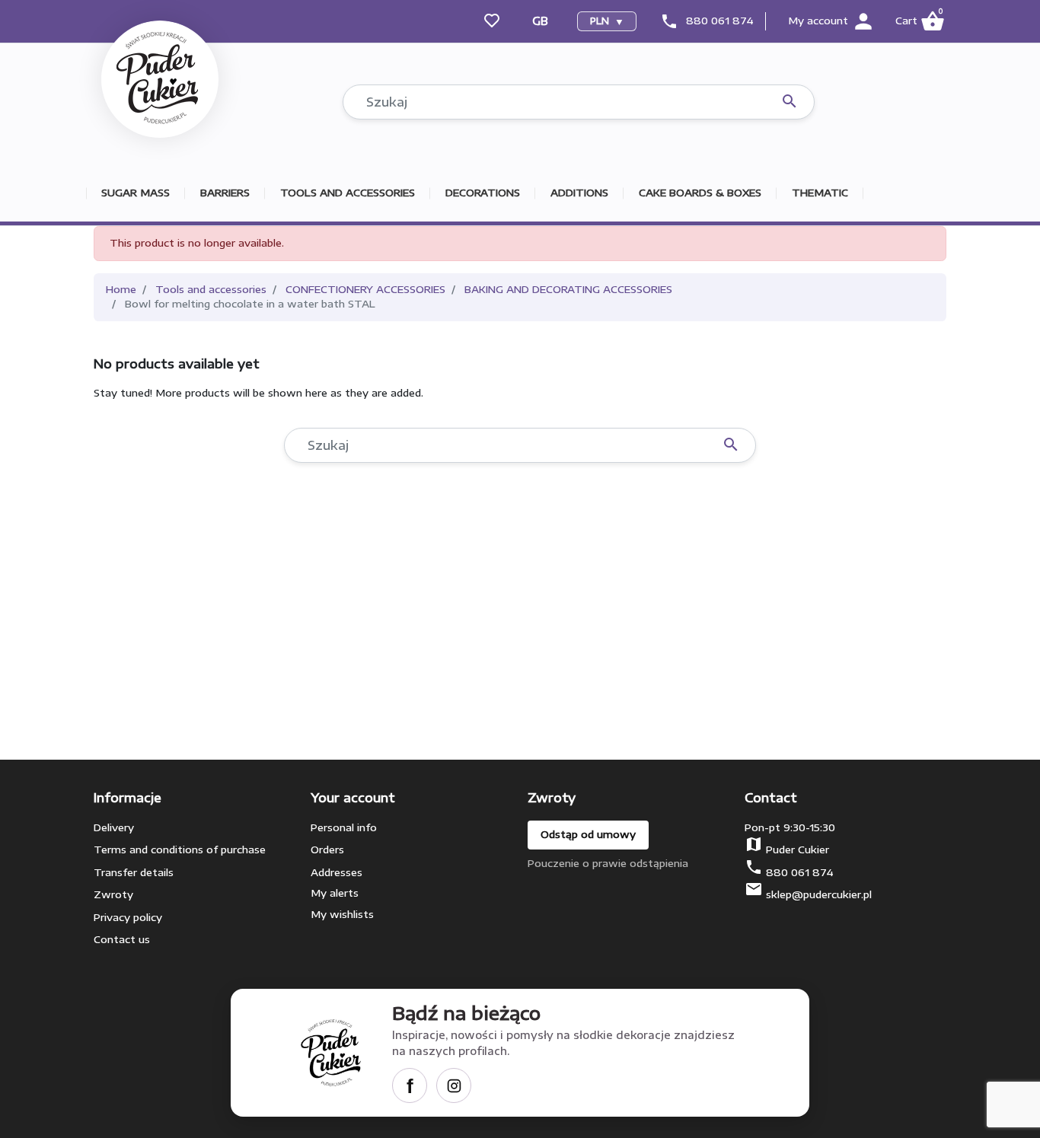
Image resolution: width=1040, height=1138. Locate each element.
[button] (919, 21)
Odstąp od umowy (588, 834)
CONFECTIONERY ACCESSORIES (365, 289)
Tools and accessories (210, 289)
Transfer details (134, 872)
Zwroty (113, 894)
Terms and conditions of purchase (180, 849)
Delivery (114, 827)
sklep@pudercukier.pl (819, 894)
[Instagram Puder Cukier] (453, 1085)
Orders (327, 849)
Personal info (344, 827)
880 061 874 (720, 20)
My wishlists (342, 914)
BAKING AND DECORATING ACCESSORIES (568, 289)
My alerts (335, 893)
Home (121, 289)
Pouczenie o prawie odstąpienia (608, 863)
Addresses (336, 872)
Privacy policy (128, 917)
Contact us (122, 939)
